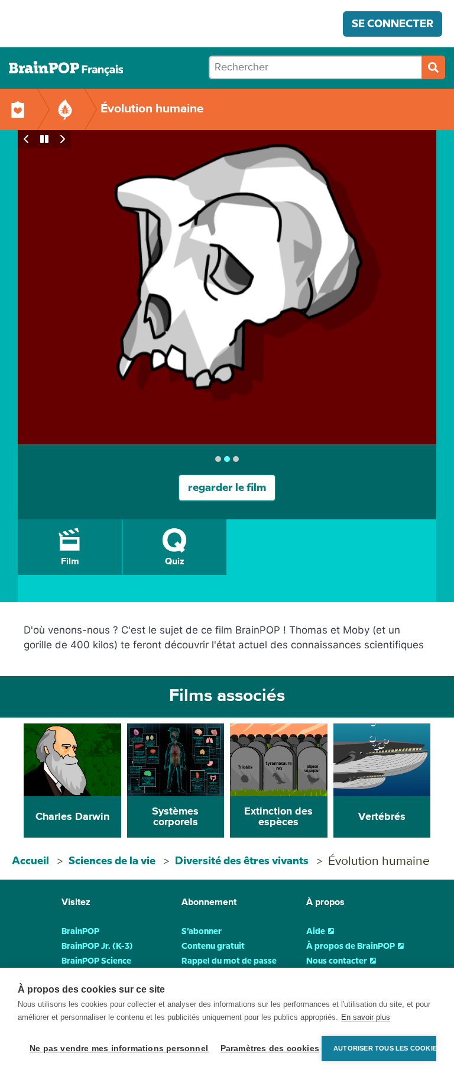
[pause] (44, 139)
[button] (70, 547)
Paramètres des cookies (268, 1048)
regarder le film (227, 488)
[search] (433, 67)
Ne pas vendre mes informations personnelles (116, 1048)
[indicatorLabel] (218, 459)
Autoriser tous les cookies (384, 1048)
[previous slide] (26, 139)
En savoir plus (365, 1017)
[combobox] (327, 67)
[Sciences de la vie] (18, 109)
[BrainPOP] (66, 68)
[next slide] (62, 139)
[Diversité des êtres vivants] (65, 109)
